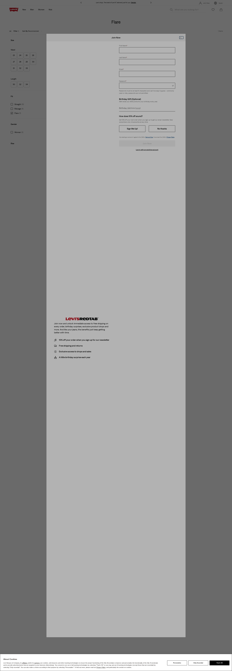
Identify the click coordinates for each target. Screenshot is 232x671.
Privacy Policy (101, 667)
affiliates (24, 663)
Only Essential (198, 663)
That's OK (219, 663)
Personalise (177, 663)
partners (37, 663)
